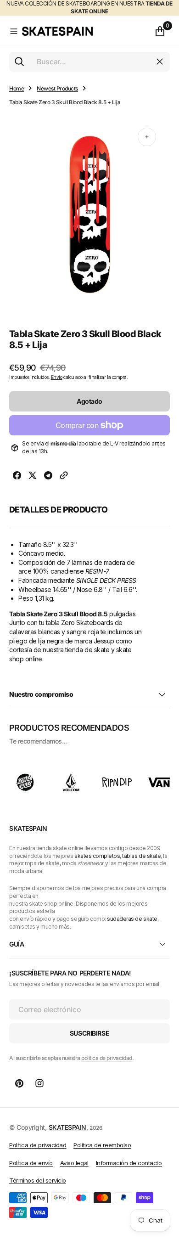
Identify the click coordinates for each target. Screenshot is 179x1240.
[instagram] (39, 1083)
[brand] (25, 782)
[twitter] (32, 476)
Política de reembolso (102, 1145)
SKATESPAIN (67, 1127)
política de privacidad (106, 1057)
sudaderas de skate (132, 918)
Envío (56, 377)
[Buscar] (19, 61)
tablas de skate (141, 855)
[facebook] (17, 476)
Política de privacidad (37, 1145)
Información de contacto (129, 1163)
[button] (13, 31)
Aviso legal (74, 1163)
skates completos (97, 855)
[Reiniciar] (160, 61)
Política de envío (31, 1163)
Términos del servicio (37, 1180)
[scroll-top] (163, 1188)
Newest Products (57, 88)
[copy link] (64, 476)
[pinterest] (19, 1083)
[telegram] (48, 476)
